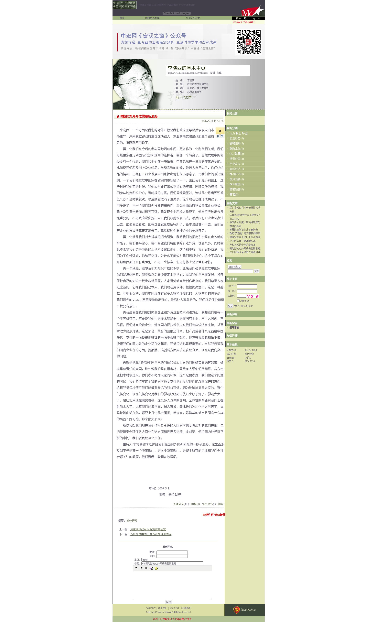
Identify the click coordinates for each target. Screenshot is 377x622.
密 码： (232, 291)
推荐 (220, 136)
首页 (122, 18)
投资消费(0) (237, 179)
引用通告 (209, 504)
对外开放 (131, 520)
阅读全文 (181, 504)
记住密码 (244, 301)
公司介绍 (174, 608)
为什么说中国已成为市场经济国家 (150, 534)
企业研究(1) (237, 184)
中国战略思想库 (151, 18)
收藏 (219, 72)
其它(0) (234, 194)
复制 (212, 72)
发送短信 (249, 354)
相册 (238, 133)
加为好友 (231, 354)
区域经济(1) (237, 169)
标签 (245, 133)
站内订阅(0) (251, 350)
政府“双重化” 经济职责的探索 (245, 233)
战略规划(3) (237, 143)
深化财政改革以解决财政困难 (148, 529)
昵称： (152, 552)
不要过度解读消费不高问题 (244, 229)
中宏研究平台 (193, 18)
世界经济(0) (237, 174)
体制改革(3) (237, 153)
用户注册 (238, 306)
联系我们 (162, 608)
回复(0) (195, 504)
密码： (152, 556)
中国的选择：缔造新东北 (242, 241)
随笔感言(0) (237, 189)
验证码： (232, 295)
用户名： (232, 286)
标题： (137, 563)
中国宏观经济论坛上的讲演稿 (245, 237)
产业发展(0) (237, 163)
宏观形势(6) (237, 138)
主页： (137, 559)
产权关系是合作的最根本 (242, 245)
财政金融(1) (237, 148)
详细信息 (231, 350)
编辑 (220, 504)
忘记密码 (248, 306)
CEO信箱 (185, 608)
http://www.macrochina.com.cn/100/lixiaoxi (188, 72)
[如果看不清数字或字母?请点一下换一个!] (252, 296)
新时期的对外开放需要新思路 (245, 248)
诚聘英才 (151, 608)
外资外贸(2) (237, 158)
